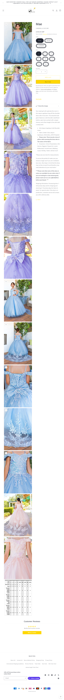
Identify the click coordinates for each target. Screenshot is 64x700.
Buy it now (48, 82)
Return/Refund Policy (29, 660)
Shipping (45, 34)
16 (45, 64)
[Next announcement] (61, 2)
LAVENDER (41, 46)
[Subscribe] (25, 678)
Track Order (38, 663)
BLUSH (48, 40)
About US (13, 660)
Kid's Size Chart (52, 663)
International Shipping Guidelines (15, 663)
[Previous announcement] (3, 2)
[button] (3, 10)
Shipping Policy (40, 660)
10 (45, 59)
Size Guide (38, 99)
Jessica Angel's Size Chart (32, 667)
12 (52, 59)
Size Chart (44, 663)
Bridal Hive (33, 691)
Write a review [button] (32, 632)
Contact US (19, 660)
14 (39, 64)
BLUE (39, 40)
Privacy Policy (48, 660)
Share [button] (38, 199)
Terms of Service (29, 663)
